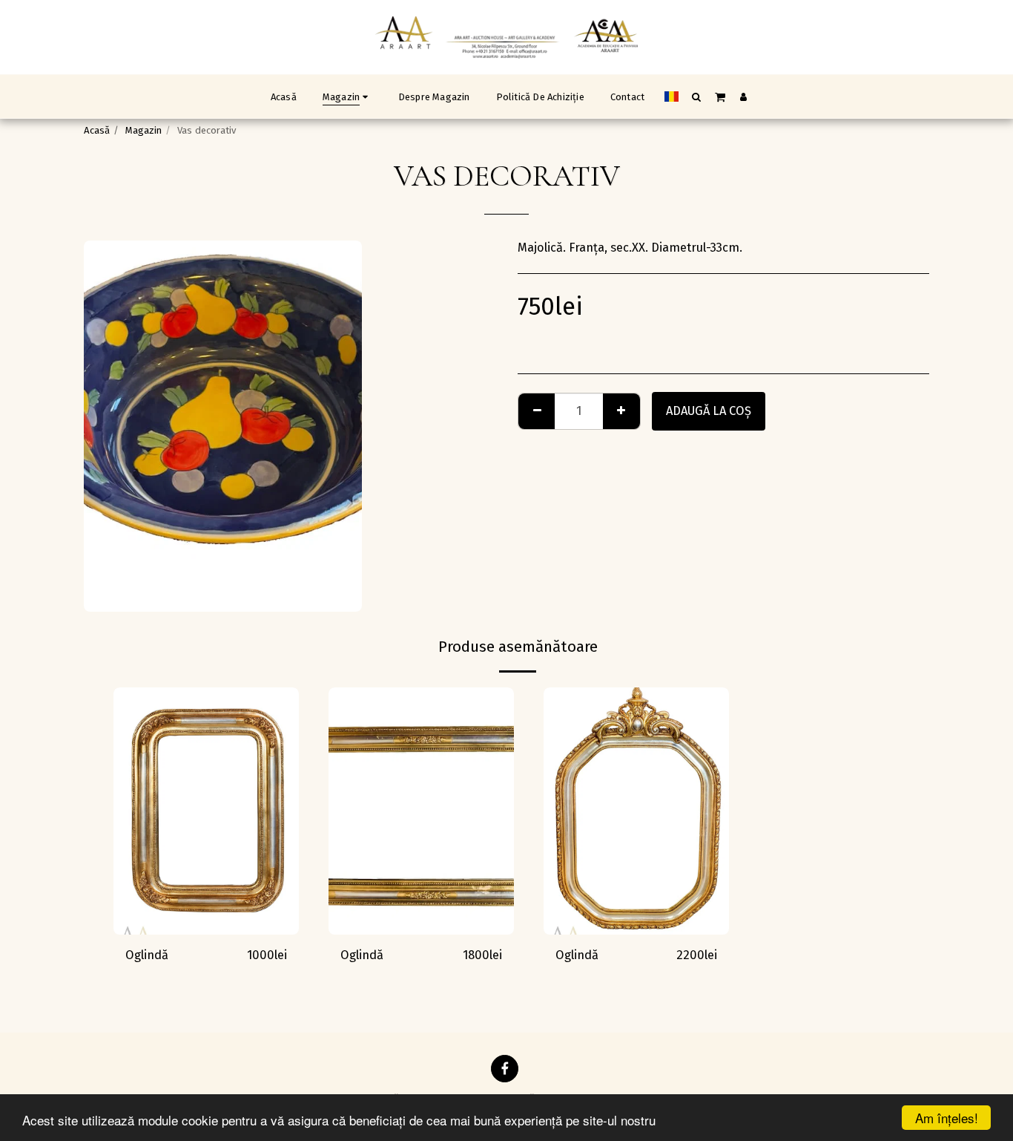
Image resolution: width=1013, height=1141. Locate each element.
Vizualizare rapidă (206, 927)
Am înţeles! (946, 1117)
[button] (696, 96)
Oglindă (146, 955)
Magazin (143, 130)
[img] (206, 811)
